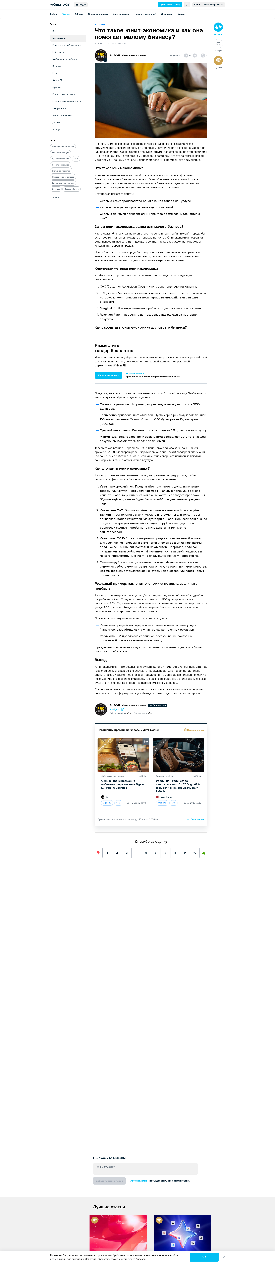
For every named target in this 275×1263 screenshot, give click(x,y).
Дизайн (56, 122)
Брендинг (57, 66)
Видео (181, 13)
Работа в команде (60, 165)
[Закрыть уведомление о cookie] (223, 1257)
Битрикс (56, 189)
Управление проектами (63, 183)
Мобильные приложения (112, 776)
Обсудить (218, 50)
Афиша (79, 13)
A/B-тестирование (60, 158)
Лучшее (218, 67)
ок (204, 1257)
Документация (121, 13)
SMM (76, 158)
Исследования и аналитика (66, 101)
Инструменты (59, 108)
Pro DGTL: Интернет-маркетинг (127, 55)
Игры (55, 73)
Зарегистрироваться (213, 4)
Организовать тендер (170, 4)
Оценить (107, 803)
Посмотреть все (195, 730)
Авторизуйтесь (139, 1180)
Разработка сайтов (164, 776)
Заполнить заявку (108, 375)
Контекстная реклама (63, 94)
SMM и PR (57, 80)
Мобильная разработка (64, 59)
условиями (104, 1255)
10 (195, 851)
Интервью (166, 13)
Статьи (66, 13)
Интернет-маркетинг (61, 171)
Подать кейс (197, 819)
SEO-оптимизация (60, 152)
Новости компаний (145, 13)
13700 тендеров (135, 373)
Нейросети (58, 52)
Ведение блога (71, 189)
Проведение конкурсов (63, 177)
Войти (197, 4)
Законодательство (61, 115)
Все (54, 31)
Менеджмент (59, 38)
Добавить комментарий (109, 1180)
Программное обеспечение (66, 45)
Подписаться (159, 705)
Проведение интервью (63, 146)
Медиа (82, 4)
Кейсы (53, 13)
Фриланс (57, 87)
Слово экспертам (98, 13)
